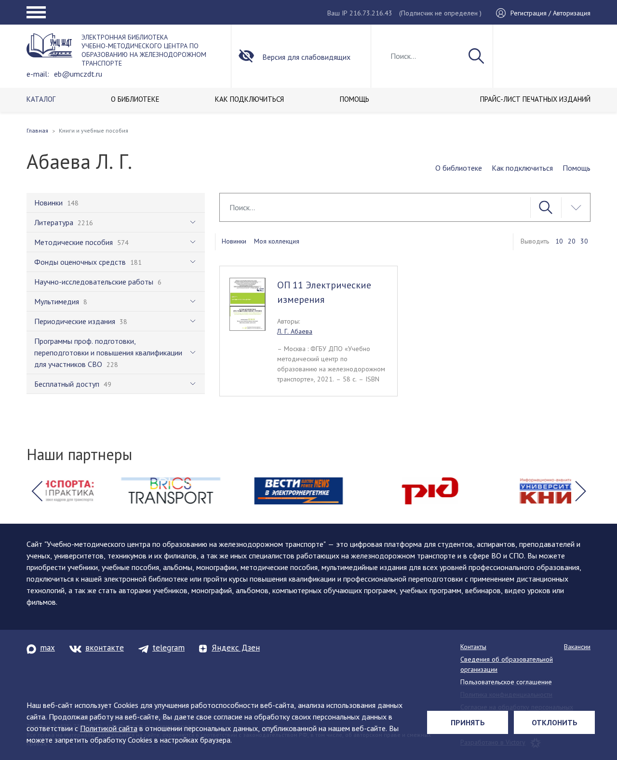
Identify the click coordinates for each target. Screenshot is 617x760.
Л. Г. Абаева (294, 331)
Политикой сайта (108, 728)
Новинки (234, 241)
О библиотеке (458, 168)
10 (559, 241)
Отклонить (554, 722)
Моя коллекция (276, 241)
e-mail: (38, 74)
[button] (37, 491)
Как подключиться (522, 168)
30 (584, 241)
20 (572, 241)
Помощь (576, 168)
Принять (468, 722)
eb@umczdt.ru (78, 74)
